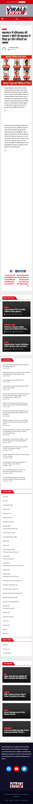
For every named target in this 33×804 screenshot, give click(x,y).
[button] (30, 18)
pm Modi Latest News (9, 585)
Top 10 (5, 621)
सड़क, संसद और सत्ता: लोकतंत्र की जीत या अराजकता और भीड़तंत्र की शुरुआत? (15, 678)
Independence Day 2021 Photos (12, 565)
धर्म (3, 629)
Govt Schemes (7, 549)
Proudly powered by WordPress (11, 794)
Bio (4, 501)
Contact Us (6, 649)
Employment (6, 517)
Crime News (7, 324)
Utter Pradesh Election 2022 (11, 593)
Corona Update (7, 559)
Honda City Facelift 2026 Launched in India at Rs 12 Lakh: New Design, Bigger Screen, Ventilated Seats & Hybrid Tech (16, 395)
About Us (5, 644)
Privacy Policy (7, 653)
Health (5, 556)
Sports (5, 606)
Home (6, 800)
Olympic (5, 612)
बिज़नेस (4, 541)
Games (5, 545)
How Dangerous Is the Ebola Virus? (13, 380)
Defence (5, 509)
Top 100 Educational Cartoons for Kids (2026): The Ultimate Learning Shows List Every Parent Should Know (16, 431)
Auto (4, 496)
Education (6, 513)
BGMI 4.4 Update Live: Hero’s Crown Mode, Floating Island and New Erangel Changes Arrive (15, 422)
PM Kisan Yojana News (10, 552)
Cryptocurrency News (9, 528)
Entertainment (7, 522)
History (5, 563)
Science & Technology (9, 601)
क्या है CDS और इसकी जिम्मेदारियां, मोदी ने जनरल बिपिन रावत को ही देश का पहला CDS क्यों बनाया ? (10, 280)
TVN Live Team (14, 47)
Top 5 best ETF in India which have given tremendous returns (14, 311)
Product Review (7, 532)
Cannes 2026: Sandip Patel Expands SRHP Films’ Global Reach (16, 732)
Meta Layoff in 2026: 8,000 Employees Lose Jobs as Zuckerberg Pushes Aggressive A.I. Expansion (15, 412)
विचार (4, 633)
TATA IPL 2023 (7, 616)
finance (5, 526)
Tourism (5, 625)
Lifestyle (5, 569)
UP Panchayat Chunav (9, 589)
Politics (4, 29)
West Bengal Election (9, 597)
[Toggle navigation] (17, 18)
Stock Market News (8, 537)
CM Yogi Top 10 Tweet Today (11, 580)
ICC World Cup (7, 608)
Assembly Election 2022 (10, 576)
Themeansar (16, 796)
